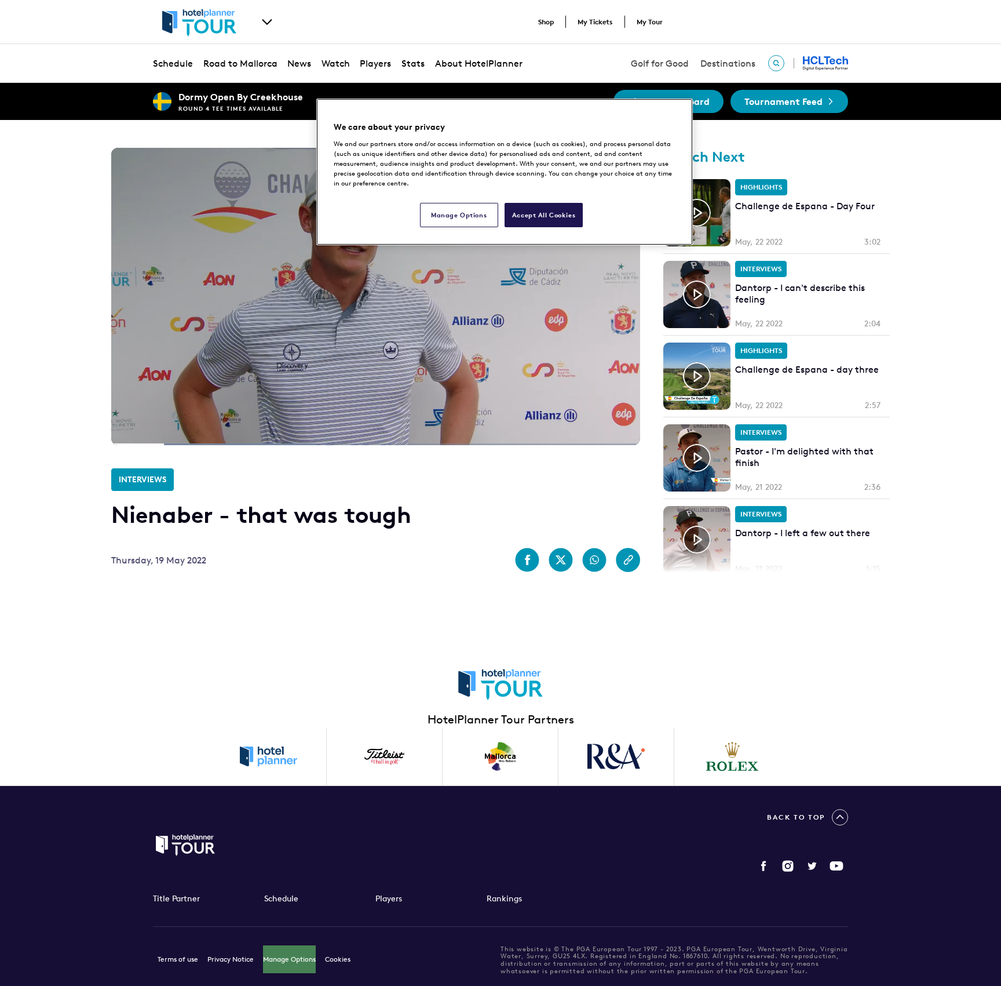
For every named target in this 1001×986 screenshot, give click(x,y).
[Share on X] (561, 560)
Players (375, 63)
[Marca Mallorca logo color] (500, 756)
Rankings (504, 898)
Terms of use (178, 959)
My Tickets (595, 21)
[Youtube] (836, 866)
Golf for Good (660, 63)
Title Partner (176, 898)
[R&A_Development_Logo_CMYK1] (616, 756)
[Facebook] (763, 866)
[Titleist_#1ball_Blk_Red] (385, 756)
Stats (413, 63)
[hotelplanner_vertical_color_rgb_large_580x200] (269, 756)
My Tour (650, 21)
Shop (546, 21)
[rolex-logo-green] (732, 756)
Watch (336, 63)
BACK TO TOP (796, 817)
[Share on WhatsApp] (594, 560)
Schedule (173, 63)
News (299, 63)
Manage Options (289, 959)
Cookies (337, 959)
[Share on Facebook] (527, 560)
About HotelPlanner (479, 63)
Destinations (727, 63)
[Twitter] (812, 866)
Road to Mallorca (240, 63)
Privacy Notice (230, 959)
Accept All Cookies (543, 214)
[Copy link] (628, 560)
